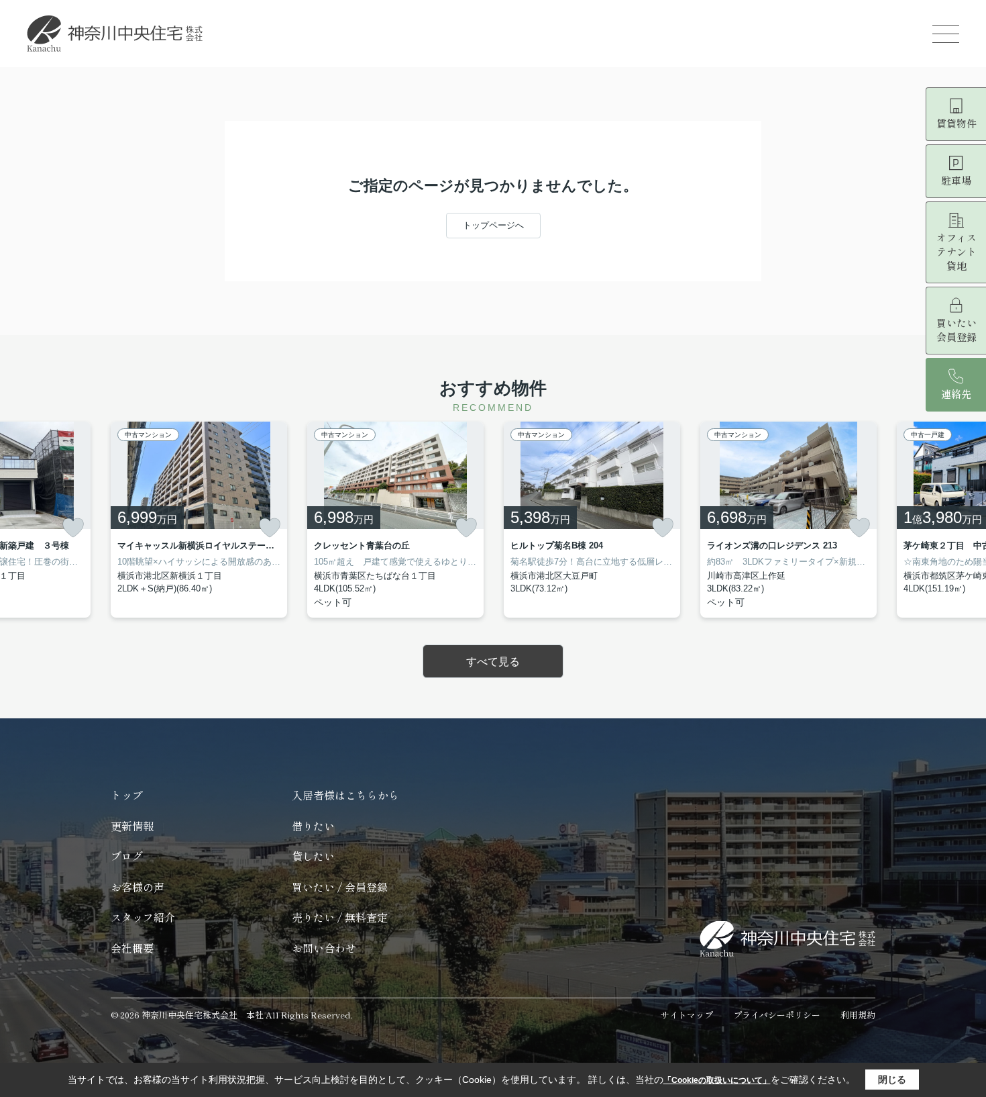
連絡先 (956, 394)
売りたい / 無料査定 (340, 917)
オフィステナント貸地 (956, 251)
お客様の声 (137, 887)
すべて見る (493, 661)
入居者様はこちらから (345, 795)
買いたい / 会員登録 (340, 887)
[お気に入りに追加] (73, 528)
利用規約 (857, 1014)
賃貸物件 (956, 123)
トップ (127, 795)
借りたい (313, 826)
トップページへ (493, 225)
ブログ (127, 856)
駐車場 (956, 180)
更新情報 (132, 826)
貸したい (313, 856)
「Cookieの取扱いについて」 (717, 1080)
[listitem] (199, 520)
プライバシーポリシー (776, 1014)
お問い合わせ (324, 948)
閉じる (892, 1079)
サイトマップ (687, 1014)
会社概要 (132, 948)
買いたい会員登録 (956, 330)
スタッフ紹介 (143, 917)
